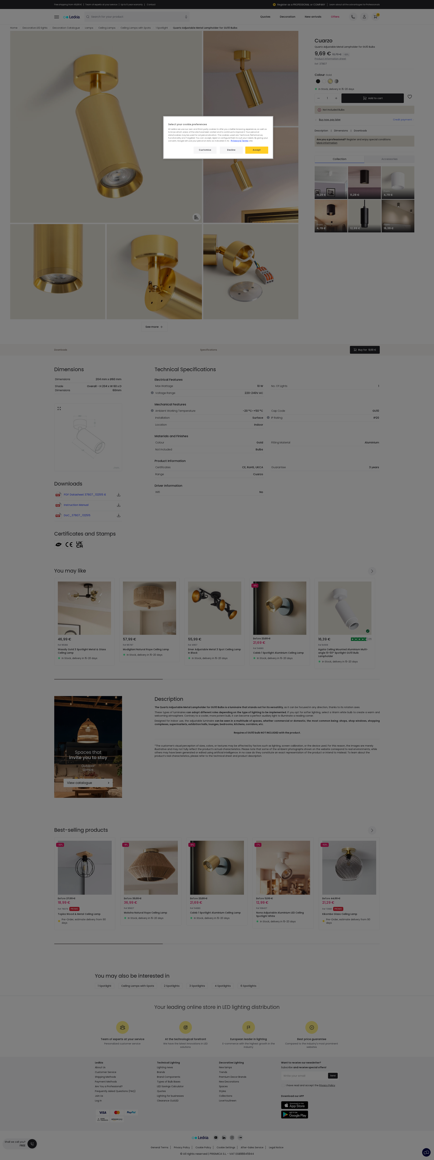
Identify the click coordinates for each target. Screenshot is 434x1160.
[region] (218, 137)
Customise (205, 150)
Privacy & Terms (239, 140)
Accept (257, 150)
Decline (231, 150)
